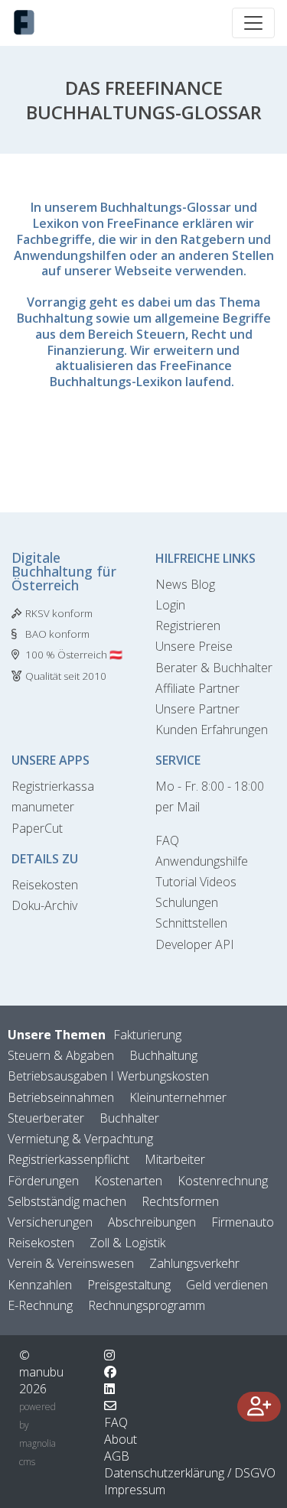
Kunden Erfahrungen (211, 729)
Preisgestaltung (129, 1284)
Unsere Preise (194, 646)
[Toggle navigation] (253, 23)
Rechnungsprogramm (146, 1305)
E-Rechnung (40, 1305)
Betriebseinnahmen (61, 1097)
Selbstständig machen (67, 1201)
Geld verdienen (227, 1284)
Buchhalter (129, 1118)
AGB (116, 1456)
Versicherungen (50, 1222)
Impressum (134, 1489)
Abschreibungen (152, 1222)
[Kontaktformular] (110, 1405)
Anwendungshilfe (201, 861)
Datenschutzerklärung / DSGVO (190, 1472)
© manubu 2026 (41, 1372)
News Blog (185, 584)
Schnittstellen (191, 923)
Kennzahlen (40, 1284)
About (120, 1439)
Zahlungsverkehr (194, 1263)
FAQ (167, 840)
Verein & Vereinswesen (71, 1263)
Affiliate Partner (197, 688)
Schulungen (186, 902)
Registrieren (187, 625)
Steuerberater (46, 1118)
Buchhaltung (163, 1055)
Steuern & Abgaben (61, 1055)
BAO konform (57, 634)
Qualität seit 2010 (65, 676)
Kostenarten (128, 1180)
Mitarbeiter (175, 1159)
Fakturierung (147, 1034)
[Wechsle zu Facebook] (110, 1371)
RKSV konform (59, 613)
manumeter (42, 806)
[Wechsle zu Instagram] (109, 1355)
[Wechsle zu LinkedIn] (109, 1388)
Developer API (194, 944)
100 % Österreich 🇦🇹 (73, 654)
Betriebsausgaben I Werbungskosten (108, 1076)
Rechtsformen (180, 1201)
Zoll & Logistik (127, 1242)
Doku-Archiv (44, 905)
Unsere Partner (197, 708)
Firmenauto (242, 1222)
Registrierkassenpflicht (68, 1159)
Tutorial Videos (195, 881)
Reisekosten (44, 884)
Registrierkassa (52, 786)
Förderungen (43, 1180)
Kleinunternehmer (178, 1097)
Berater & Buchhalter (213, 667)
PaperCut (37, 828)
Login (170, 604)
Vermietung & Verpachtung (80, 1138)
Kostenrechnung (223, 1180)
